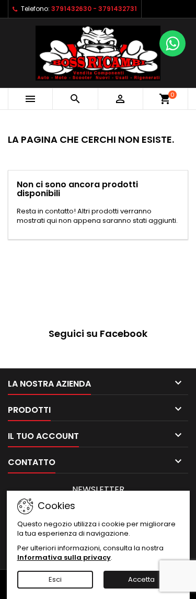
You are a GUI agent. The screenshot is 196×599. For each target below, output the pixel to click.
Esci (55, 579)
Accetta (141, 579)
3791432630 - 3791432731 (94, 8)
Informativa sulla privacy (64, 557)
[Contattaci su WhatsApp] (172, 43)
